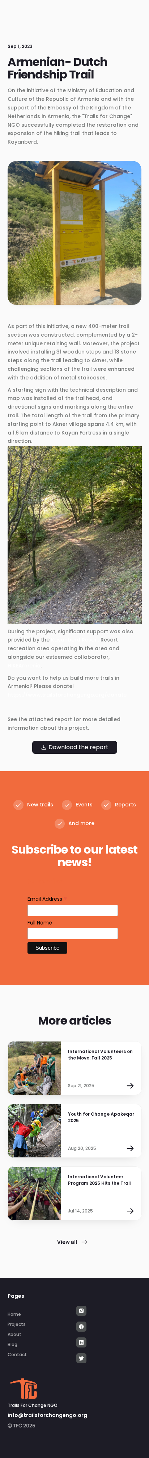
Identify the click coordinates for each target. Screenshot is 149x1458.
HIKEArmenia (24, 665)
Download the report (78, 747)
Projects (17, 1324)
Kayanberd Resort (76, 639)
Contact (17, 1354)
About (14, 1334)
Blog (12, 1344)
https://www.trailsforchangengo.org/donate (67, 694)
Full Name (39, 922)
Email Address (47, 899)
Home (14, 1314)
